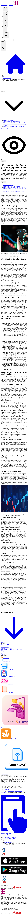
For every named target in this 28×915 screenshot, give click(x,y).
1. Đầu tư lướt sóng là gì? (8, 120)
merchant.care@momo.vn (9, 838)
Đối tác (5, 27)
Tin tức (5, 18)
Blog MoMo (6, 32)
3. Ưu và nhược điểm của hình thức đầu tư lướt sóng (14, 122)
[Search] (13, 40)
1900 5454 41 (8, 789)
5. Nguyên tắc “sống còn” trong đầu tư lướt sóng (13, 126)
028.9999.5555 (18, 791)
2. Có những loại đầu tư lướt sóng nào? (11, 121)
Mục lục (2, 182)
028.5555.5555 (4, 792)
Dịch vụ (5, 7)
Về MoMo (6, 12)
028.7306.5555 (11, 791)
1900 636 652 (11, 837)
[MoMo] (15, 75)
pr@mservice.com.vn (8, 842)
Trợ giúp (5, 22)
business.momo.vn (9, 839)
